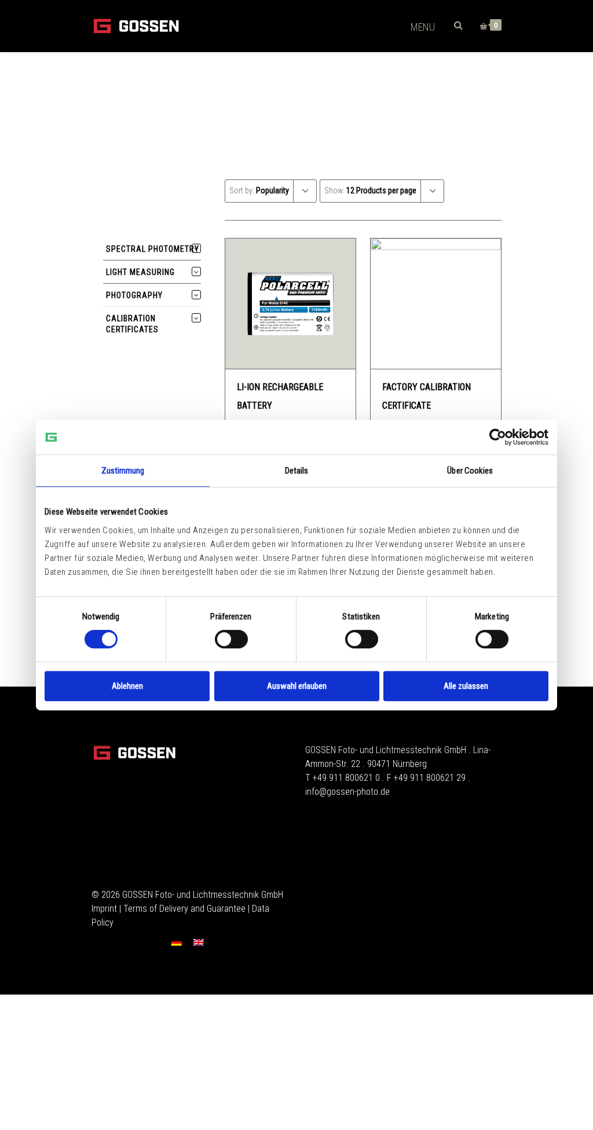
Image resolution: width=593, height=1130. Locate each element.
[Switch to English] (199, 942)
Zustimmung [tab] (123, 470)
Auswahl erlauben (297, 686)
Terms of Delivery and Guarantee (184, 908)
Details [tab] (297, 470)
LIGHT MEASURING (140, 272)
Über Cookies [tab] (470, 470)
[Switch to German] (177, 942)
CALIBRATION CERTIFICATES (132, 324)
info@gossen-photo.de (347, 791)
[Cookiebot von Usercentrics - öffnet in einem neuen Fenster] (497, 437)
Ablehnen (127, 686)
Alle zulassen (466, 686)
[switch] (231, 639)
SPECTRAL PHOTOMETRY (152, 249)
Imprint (104, 908)
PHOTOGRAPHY (134, 295)
